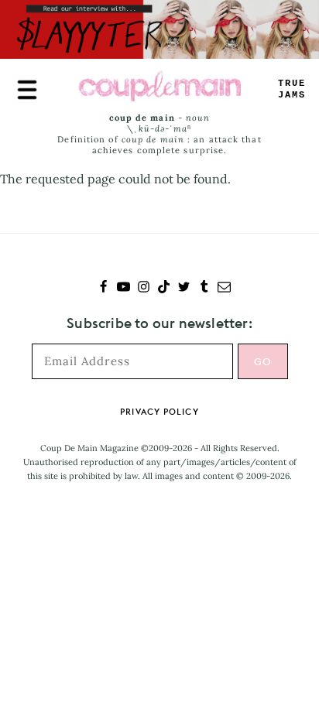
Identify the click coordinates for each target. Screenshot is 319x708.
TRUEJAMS (292, 89)
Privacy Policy (159, 411)
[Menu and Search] (27, 89)
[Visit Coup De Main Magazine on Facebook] (103, 288)
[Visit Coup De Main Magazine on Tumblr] (204, 288)
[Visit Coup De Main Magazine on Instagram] (143, 288)
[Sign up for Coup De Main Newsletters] (224, 288)
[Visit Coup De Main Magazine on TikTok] (163, 288)
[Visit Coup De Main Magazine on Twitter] (184, 288)
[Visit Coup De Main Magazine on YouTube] (123, 288)
